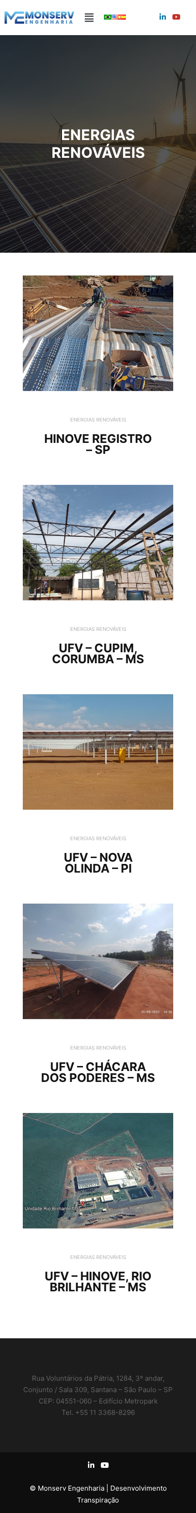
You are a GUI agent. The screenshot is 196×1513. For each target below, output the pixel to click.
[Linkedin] (163, 17)
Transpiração (98, 1500)
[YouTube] (176, 17)
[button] (89, 17)
